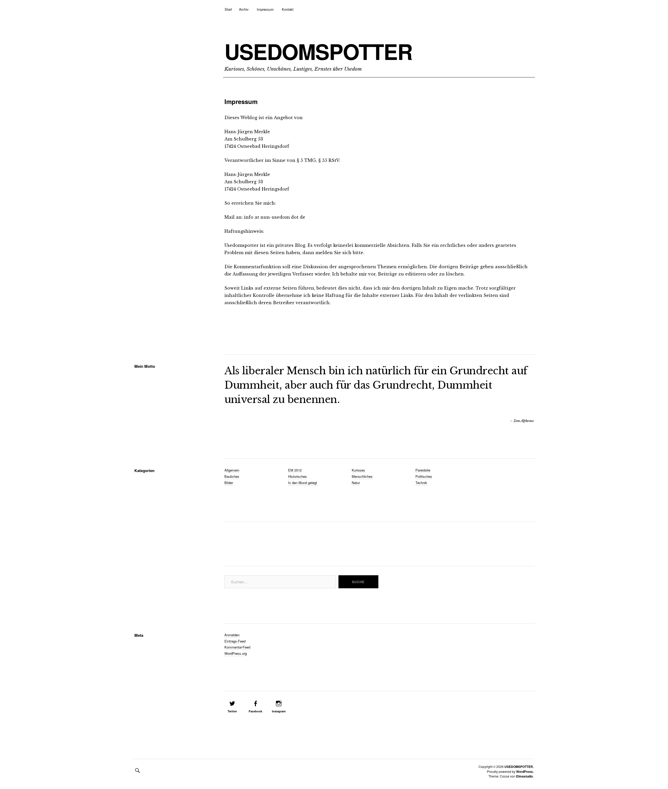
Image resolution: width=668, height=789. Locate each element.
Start (228, 9)
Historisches (297, 476)
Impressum (265, 9)
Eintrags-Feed (235, 641)
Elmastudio (524, 776)
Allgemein (231, 470)
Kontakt (288, 9)
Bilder (228, 482)
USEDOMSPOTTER (318, 51)
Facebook (255, 711)
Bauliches (231, 476)
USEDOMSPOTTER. (519, 766)
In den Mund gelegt (302, 482)
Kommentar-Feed (237, 647)
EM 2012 (295, 470)
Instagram (279, 711)
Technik (421, 482)
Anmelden (232, 634)
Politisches (423, 476)
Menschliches (362, 476)
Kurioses (358, 470)
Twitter (232, 711)
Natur (356, 482)
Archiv (244, 9)
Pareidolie (422, 470)
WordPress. (525, 771)
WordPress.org (235, 653)
